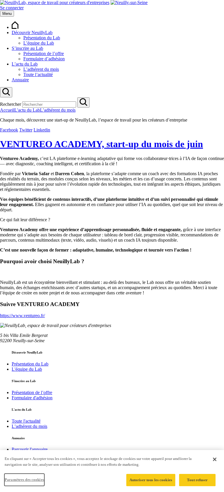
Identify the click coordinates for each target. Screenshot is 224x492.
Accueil (7, 110)
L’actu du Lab (25, 64)
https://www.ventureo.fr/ (22, 315)
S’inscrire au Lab (27, 48)
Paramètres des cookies (24, 479)
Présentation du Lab (41, 37)
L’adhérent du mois (41, 69)
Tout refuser (197, 480)
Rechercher (10, 104)
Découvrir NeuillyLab (32, 32)
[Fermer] (214, 459)
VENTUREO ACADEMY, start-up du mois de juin (101, 144)
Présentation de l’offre (43, 53)
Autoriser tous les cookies (151, 480)
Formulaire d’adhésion (44, 58)
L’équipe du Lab (38, 43)
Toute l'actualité (26, 421)
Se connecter (12, 7)
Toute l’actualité (38, 74)
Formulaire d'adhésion (32, 397)
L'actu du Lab (27, 110)
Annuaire (20, 79)
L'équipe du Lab (27, 369)
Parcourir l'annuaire (30, 449)
